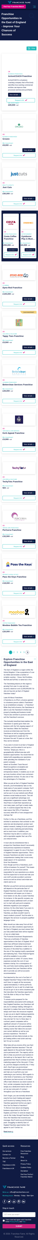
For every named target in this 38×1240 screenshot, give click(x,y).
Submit (19, 1226)
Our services (7, 1151)
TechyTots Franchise (12, 481)
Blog (22, 1157)
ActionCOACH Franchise (20, 76)
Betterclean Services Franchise (18, 384)
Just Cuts (7, 187)
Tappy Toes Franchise (13, 336)
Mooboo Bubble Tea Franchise (17, 625)
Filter (33, 48)
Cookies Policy (26, 1167)
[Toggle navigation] (34, 7)
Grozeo (6, 139)
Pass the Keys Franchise (14, 577)
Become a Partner (9, 1158)
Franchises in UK (8, 1168)
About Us (24, 1160)
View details (14, 95)
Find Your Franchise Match (14, 7)
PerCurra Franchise (12, 530)
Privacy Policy (26, 1164)
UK (9, 72)
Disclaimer (24, 1171)
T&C (4, 1162)
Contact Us (7, 1155)
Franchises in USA (9, 1165)
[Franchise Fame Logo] (19, 2)
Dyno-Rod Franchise (12, 288)
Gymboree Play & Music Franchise (27, 238)
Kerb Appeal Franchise (13, 433)
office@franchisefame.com (19, 1192)
